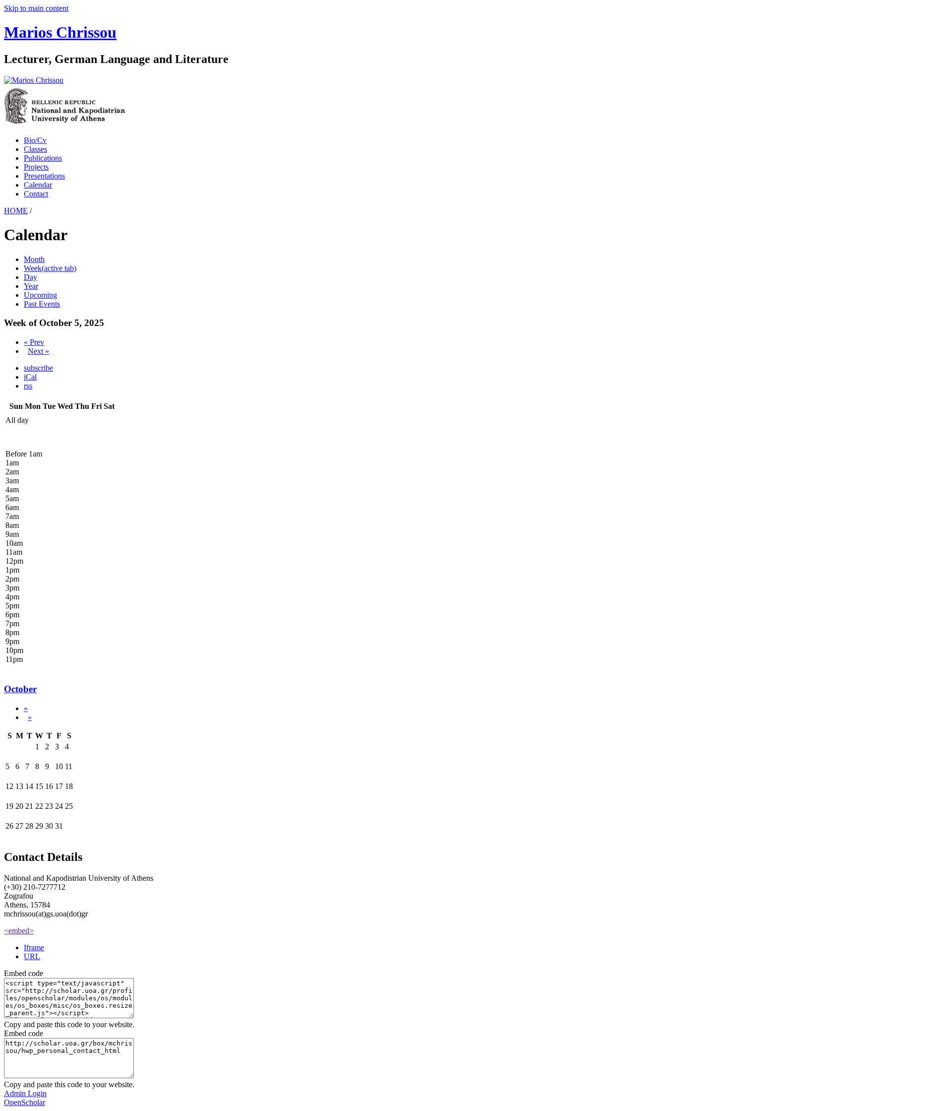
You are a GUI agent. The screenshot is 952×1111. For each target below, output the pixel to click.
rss (28, 386)
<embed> (19, 930)
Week (50, 268)
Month (34, 259)
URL (32, 956)
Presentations (44, 176)
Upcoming (40, 295)
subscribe (38, 368)
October (20, 689)
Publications (43, 158)
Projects (36, 167)
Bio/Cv (35, 140)
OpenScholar (24, 1102)
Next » (38, 351)
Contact (36, 194)
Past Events (42, 304)
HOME (16, 210)
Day (30, 277)
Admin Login (25, 1093)
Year (31, 286)
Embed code (23, 973)
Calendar (38, 185)
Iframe (34, 947)
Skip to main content (36, 8)
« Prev (34, 342)
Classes (35, 149)
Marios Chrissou (60, 32)
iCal (30, 377)
